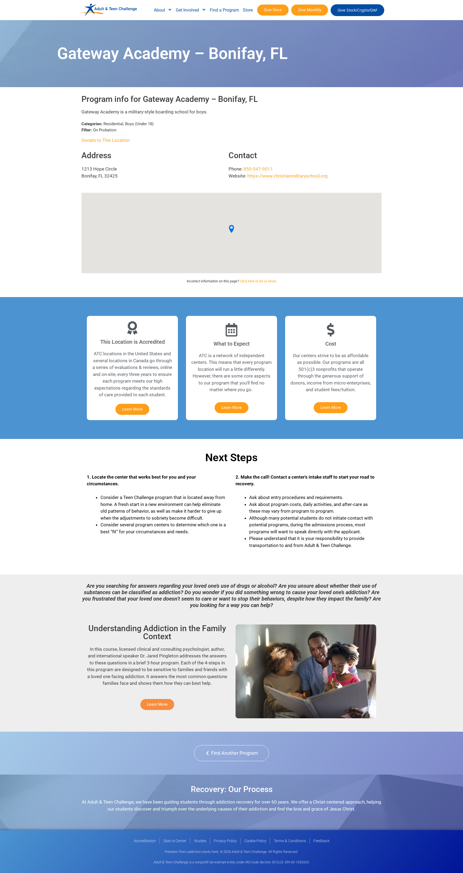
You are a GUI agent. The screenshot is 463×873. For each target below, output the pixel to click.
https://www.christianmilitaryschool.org (287, 176)
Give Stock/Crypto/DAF (357, 10)
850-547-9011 (258, 169)
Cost (330, 344)
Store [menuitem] (248, 10)
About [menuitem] (159, 10)
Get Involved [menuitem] (187, 10)
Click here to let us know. (258, 281)
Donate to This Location (105, 140)
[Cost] (330, 329)
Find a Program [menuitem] (224, 10)
